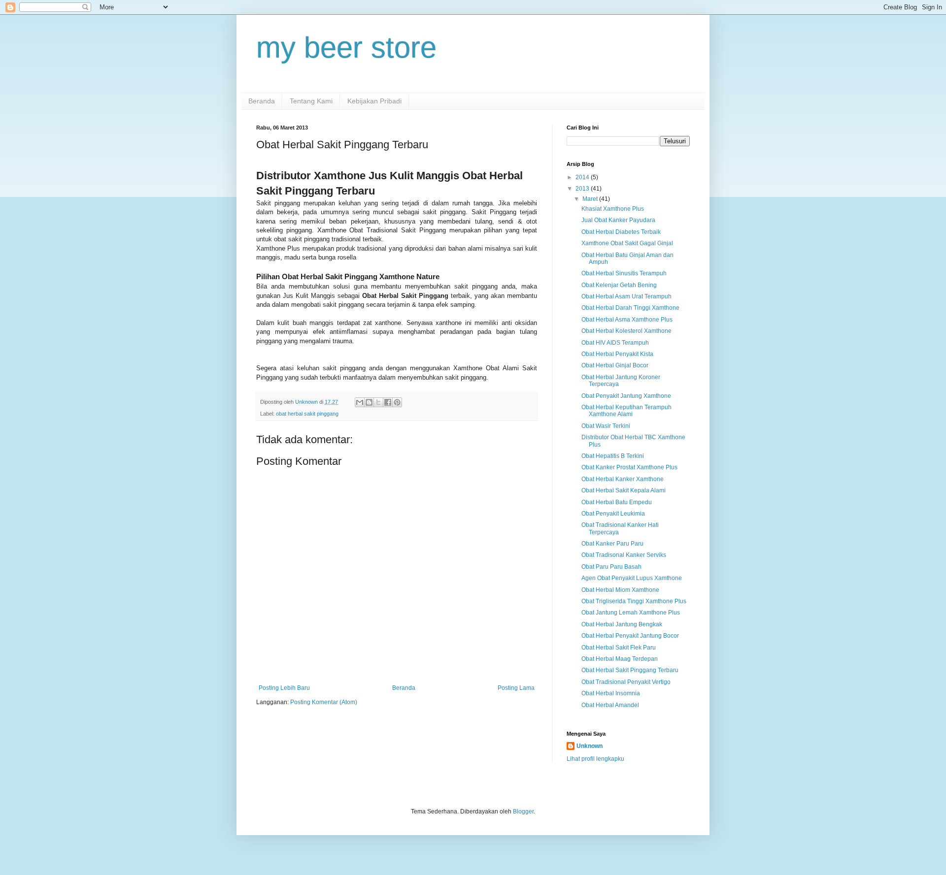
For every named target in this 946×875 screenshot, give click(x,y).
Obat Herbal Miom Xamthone (620, 589)
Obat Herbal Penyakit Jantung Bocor (630, 635)
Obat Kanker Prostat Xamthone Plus (629, 467)
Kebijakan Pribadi (374, 101)
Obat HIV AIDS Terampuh (615, 342)
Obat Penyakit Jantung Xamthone (626, 395)
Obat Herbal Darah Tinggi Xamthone (630, 307)
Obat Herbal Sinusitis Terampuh (624, 273)
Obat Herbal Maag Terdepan (619, 658)
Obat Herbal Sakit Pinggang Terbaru (629, 670)
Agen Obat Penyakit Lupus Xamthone (631, 578)
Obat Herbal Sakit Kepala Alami (623, 490)
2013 (583, 188)
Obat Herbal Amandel (610, 705)
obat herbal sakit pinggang (307, 414)
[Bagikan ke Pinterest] (397, 402)
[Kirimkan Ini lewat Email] (360, 402)
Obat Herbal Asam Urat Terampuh (626, 296)
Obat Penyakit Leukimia (613, 513)
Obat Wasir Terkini (605, 425)
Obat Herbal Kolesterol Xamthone (626, 330)
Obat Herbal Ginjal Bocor (614, 365)
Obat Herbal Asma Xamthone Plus (627, 319)
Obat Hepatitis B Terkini (612, 456)
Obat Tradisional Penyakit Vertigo (626, 682)
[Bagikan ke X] (378, 402)
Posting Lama (516, 687)
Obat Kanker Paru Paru (612, 543)
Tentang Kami (311, 101)
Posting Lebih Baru (284, 687)
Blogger (523, 811)
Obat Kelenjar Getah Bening (619, 285)
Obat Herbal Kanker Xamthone (622, 479)
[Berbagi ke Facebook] (388, 402)
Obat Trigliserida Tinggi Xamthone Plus (633, 601)
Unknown (589, 746)
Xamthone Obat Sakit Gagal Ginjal (627, 243)
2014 (583, 177)
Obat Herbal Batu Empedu (616, 502)
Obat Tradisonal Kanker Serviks (623, 554)
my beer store (346, 47)
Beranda (261, 101)
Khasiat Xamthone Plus (612, 208)
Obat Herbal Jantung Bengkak (621, 624)
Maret (590, 198)
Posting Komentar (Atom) (323, 702)
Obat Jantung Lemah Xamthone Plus (630, 612)
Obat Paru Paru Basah (611, 566)
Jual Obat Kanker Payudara (618, 220)
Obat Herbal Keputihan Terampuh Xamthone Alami (626, 411)
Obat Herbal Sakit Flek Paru (618, 647)
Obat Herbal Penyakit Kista (617, 354)
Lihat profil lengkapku (595, 758)
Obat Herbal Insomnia (610, 693)
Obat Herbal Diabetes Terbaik (621, 231)
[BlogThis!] (369, 402)
